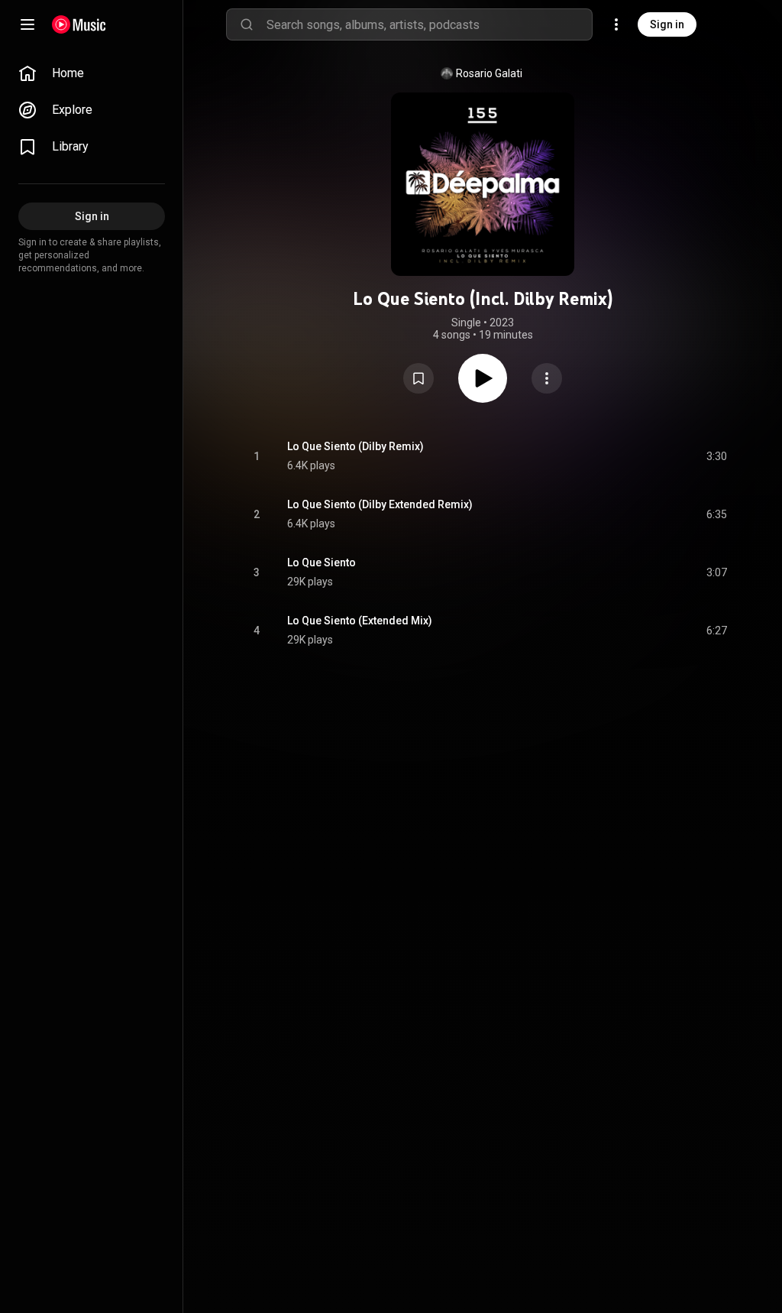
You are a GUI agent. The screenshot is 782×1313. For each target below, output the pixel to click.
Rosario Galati (489, 73)
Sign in (667, 24)
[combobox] (429, 24)
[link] (91, 73)
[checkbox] (716, 456)
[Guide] (27, 24)
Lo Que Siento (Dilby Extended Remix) (380, 504)
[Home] (79, 24)
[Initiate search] (246, 24)
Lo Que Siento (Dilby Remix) (355, 446)
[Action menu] (547, 378)
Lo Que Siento (321, 562)
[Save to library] (418, 378)
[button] (418, 378)
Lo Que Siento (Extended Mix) (359, 620)
